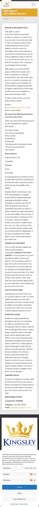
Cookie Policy (14, 504)
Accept (19, 487)
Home (5, 18)
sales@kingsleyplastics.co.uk (17, 107)
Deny (19, 493)
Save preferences (19, 499)
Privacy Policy (24, 504)
